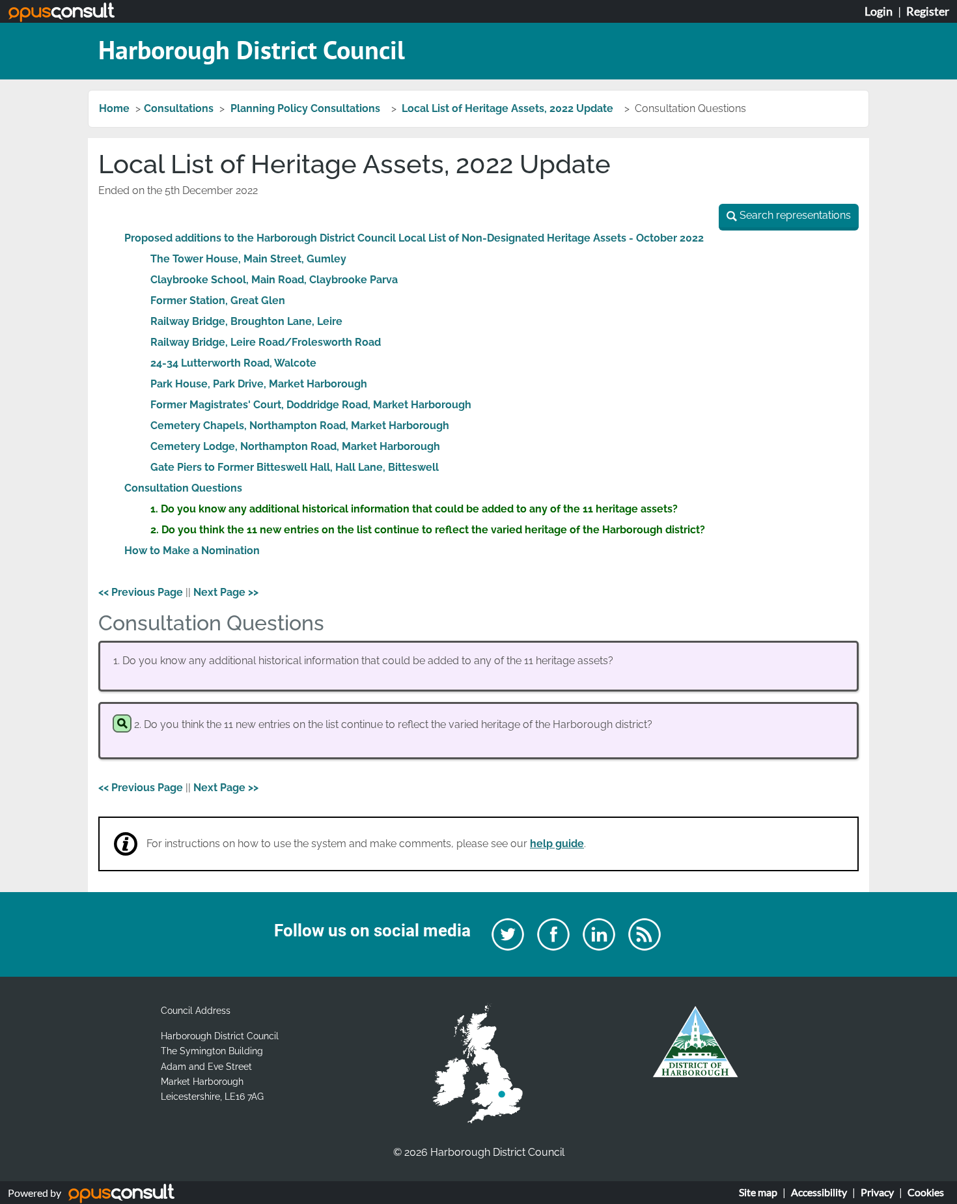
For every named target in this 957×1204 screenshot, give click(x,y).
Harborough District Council (251, 49)
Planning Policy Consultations (306, 108)
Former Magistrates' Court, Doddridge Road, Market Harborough (310, 405)
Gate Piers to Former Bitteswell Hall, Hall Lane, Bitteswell (294, 467)
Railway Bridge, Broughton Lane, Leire (246, 321)
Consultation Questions (183, 488)
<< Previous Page (140, 592)
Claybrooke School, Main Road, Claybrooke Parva (274, 279)
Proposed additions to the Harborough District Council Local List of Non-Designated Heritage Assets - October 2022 (414, 238)
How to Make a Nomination (192, 550)
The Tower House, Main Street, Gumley (248, 259)
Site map (758, 1192)
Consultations (179, 108)
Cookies (926, 1192)
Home (114, 108)
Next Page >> (225, 592)
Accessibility (819, 1192)
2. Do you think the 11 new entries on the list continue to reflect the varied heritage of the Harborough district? (427, 530)
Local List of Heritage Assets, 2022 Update (509, 108)
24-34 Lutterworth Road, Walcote (233, 363)
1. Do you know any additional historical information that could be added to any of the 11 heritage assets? (414, 509)
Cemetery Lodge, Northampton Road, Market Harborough (295, 446)
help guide (557, 843)
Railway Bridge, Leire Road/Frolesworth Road (265, 342)
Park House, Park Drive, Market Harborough (258, 384)
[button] (789, 217)
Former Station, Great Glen (217, 300)
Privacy (877, 1192)
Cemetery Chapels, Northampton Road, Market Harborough (299, 425)
